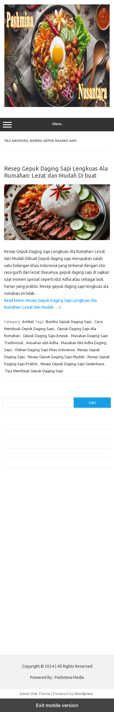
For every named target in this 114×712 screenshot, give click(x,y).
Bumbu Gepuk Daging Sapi (68, 322)
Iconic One (28, 693)
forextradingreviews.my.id (29, 564)
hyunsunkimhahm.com (25, 603)
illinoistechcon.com (22, 615)
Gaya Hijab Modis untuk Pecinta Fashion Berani (42, 424)
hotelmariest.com (21, 525)
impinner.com (17, 542)
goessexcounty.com (23, 514)
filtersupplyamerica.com (27, 508)
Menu (57, 124)
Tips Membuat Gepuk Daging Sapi (34, 371)
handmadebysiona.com (26, 519)
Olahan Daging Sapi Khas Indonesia (45, 350)
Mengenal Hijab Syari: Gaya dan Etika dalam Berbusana (49, 443)
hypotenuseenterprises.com (31, 531)
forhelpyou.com (19, 587)
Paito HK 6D (13, 645)
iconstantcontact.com (24, 536)
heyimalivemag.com (23, 598)
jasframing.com (19, 547)
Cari (6, 394)
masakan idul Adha (42, 343)
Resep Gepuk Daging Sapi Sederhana (72, 364)
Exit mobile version (57, 705)
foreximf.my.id (18, 553)
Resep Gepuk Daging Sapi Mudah (56, 357)
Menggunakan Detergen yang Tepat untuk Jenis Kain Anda (51, 434)
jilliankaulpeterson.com (26, 620)
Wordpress (83, 693)
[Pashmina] (57, 105)
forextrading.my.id (22, 570)
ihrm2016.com (18, 609)
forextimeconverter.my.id (28, 575)
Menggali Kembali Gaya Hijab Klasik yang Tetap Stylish (48, 462)
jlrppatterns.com (20, 626)
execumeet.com (20, 497)
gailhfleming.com (21, 592)
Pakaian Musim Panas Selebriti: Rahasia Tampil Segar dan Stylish (57, 453)
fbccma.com (16, 502)
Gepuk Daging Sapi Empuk (45, 336)
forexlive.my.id (19, 559)
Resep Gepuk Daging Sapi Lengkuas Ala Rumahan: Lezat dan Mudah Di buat (56, 172)
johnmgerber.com (21, 632)
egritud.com (16, 581)
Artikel (28, 322)
